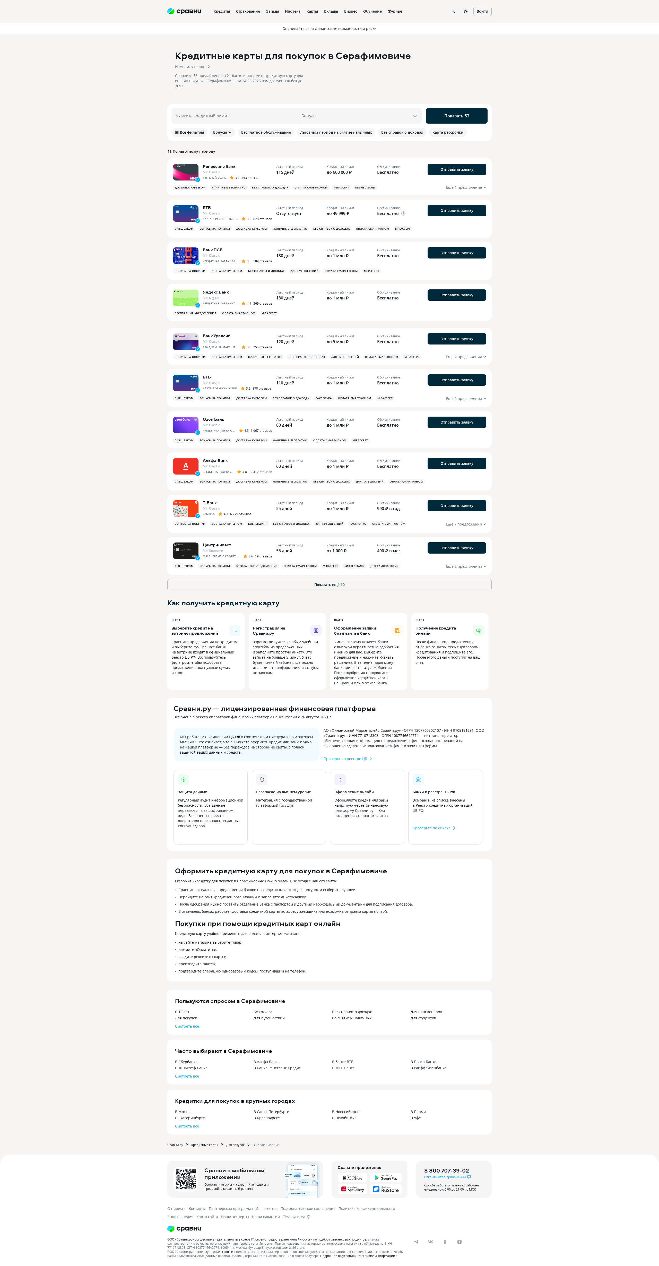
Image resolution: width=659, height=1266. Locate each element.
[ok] (445, 1241)
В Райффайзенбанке (428, 1067)
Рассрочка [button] (324, 398)
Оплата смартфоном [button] (311, 187)
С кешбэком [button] (184, 228)
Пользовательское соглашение (308, 1208)
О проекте (176, 1208)
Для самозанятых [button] (384, 566)
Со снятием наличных (351, 1017)
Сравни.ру (175, 1145)
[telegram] (416, 1241)
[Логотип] (184, 1229)
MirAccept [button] (341, 187)
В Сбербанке (186, 1061)
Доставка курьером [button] (190, 187)
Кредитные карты (204, 1145)
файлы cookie (223, 1252)
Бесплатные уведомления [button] (195, 313)
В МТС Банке (343, 1067)
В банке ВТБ (342, 1061)
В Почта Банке (423, 1061)
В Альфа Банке (267, 1061)
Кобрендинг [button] (257, 524)
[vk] (430, 1241)
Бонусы (220, 132)
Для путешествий (269, 1017)
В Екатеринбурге (190, 1117)
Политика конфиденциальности (367, 1208)
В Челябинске (344, 1117)
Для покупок (186, 1017)
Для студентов (423, 1017)
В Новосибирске (346, 1111)
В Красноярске (267, 1117)
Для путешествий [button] (305, 271)
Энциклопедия (180, 1216)
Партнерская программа (231, 1208)
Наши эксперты (235, 1216)
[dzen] (459, 1241)
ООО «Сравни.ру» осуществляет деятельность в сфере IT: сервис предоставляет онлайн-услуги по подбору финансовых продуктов (266, 1239)
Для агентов (267, 1208)
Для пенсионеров (426, 1011)
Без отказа (263, 1011)
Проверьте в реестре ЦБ (345, 758)
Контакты (197, 1208)
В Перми (418, 1111)
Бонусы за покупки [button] (215, 228)
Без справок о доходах (352, 1011)
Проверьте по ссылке (431, 827)
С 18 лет (182, 1011)
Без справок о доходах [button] (270, 187)
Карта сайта (207, 1216)
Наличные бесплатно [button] (229, 187)
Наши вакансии (266, 1216)
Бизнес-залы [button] (365, 187)
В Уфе (416, 1117)
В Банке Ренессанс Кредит (277, 1067)
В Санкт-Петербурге (271, 1111)
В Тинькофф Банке (191, 1067)
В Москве (183, 1111)
